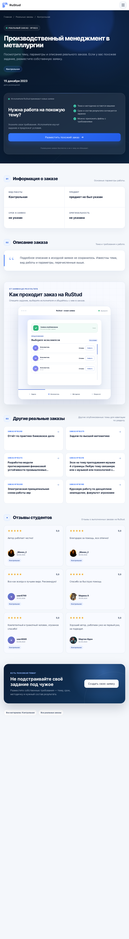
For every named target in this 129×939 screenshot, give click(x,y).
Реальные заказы (24, 17)
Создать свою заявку (101, 683)
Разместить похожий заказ (62, 137)
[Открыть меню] (123, 5)
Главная (8, 17)
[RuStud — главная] (12, 5)
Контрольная (43, 17)
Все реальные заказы (51, 712)
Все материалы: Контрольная (20, 712)
